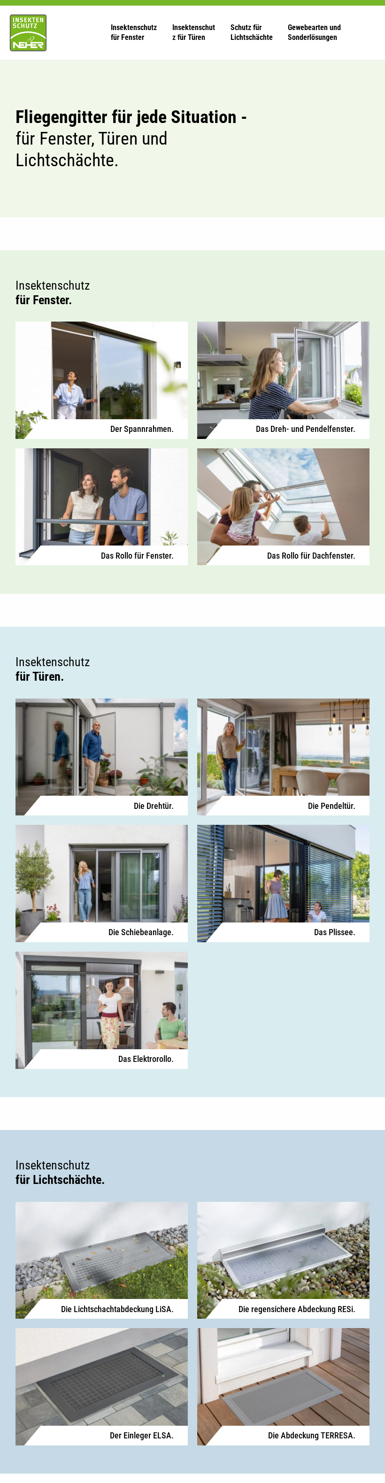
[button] (134, 33)
